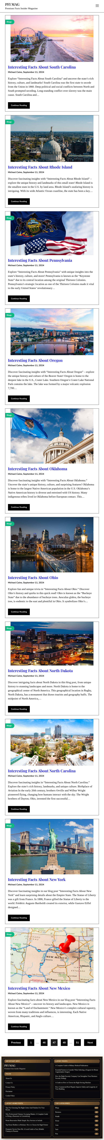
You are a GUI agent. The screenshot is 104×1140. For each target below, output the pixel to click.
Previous (16, 1042)
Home (57, 1121)
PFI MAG (12, 4)
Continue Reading (19, 105)
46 (44, 1042)
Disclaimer (9, 1091)
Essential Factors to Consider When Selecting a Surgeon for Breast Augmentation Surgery (76, 1071)
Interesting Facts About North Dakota (40, 670)
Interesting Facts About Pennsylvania (40, 260)
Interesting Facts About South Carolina (42, 66)
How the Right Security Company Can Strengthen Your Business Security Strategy (76, 1077)
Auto (56, 1125)
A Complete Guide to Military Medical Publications (71, 1066)
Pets (56, 1134)
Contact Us (9, 1083)
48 (64, 1042)
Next (90, 1042)
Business (58, 1112)
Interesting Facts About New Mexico (39, 988)
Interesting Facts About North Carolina (42, 770)
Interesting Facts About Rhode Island (40, 166)
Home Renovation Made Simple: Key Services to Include (24, 1120)
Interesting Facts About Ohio (33, 577)
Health (57, 1116)
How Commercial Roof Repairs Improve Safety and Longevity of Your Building (76, 1088)
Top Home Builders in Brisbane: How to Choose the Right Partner (27, 1125)
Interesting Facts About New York (37, 879)
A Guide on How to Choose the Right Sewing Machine (73, 1083)
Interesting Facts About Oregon (35, 360)
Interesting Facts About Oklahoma (37, 468)
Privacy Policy (10, 1087)
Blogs (57, 1108)
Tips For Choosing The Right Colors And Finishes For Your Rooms (25, 1109)
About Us (9, 1078)
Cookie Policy (10, 1096)
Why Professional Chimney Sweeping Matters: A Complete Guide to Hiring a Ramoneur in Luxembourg (27, 1115)
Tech (56, 1129)
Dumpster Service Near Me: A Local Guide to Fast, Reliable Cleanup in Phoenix (25, 1130)
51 (77, 1042)
